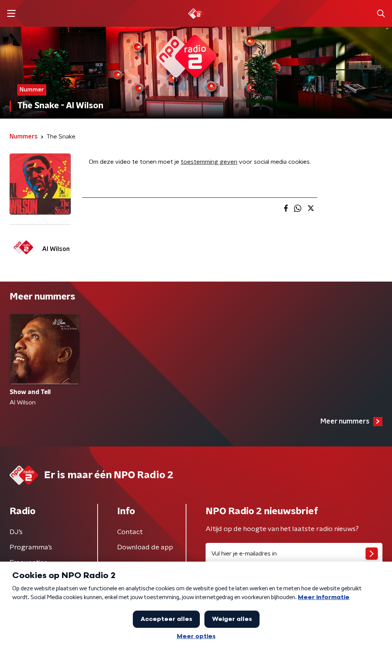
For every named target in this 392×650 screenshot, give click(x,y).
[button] (11, 14)
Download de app (145, 547)
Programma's (31, 547)
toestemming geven (209, 162)
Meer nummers (344, 421)
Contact (130, 532)
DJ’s (16, 532)
